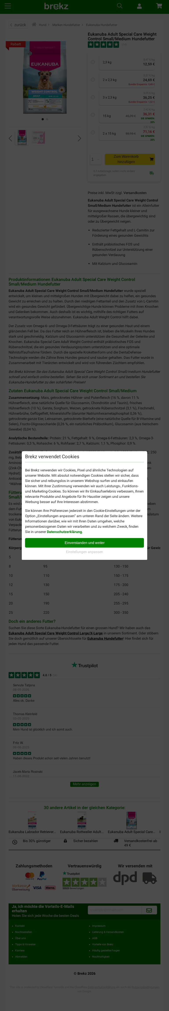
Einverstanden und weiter (85, 543)
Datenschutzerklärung (64, 532)
